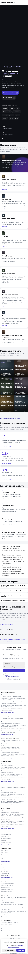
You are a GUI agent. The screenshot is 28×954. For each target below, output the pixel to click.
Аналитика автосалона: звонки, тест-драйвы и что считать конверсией (12, 795)
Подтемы (3, 832)
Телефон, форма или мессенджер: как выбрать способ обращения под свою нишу (13, 771)
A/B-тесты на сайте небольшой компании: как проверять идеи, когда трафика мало (11, 775)
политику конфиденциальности (12, 676)
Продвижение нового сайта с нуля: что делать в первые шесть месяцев (12, 709)
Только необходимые (9, 950)
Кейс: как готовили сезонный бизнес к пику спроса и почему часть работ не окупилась (13, 822)
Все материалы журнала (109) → (10, 418)
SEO (11, 938)
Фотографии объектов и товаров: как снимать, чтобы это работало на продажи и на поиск (13, 741)
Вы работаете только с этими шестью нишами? (12, 595)
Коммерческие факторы (6, 891)
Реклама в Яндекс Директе (8, 716)
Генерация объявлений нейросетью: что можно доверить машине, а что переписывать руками (12, 719)
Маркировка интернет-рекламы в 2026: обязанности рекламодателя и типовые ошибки (13, 726)
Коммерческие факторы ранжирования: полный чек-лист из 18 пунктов (13, 908)
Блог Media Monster (6, 920)
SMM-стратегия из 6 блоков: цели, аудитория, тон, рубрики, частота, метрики (13, 755)
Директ (15, 938)
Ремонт (5, 118)
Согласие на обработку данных (8, 930)
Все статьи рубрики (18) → (7, 734)
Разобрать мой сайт (10, 93)
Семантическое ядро (6, 834)
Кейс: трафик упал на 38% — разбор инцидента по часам (12, 905)
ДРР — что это (4, 850)
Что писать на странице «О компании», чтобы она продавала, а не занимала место (12, 702)
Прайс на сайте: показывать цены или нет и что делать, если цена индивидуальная (14, 764)
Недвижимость (6, 111)
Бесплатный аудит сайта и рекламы (9, 922)
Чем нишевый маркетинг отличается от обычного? (13, 585)
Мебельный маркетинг (6, 867)
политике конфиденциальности (15, 946)
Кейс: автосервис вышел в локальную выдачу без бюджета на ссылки (12, 818)
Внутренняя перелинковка (7, 889)
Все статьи (6, 938)
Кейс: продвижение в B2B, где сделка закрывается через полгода (12, 825)
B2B (17, 108)
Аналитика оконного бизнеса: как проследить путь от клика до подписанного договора (13, 791)
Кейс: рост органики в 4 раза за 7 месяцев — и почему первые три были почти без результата (13, 898)
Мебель (5, 108)
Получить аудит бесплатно (14, 671)
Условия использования (6, 926)
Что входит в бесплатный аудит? (11, 591)
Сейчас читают (5, 895)
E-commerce (17, 111)
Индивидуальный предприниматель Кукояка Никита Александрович (12, 640)
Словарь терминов (6, 848)
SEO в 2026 (4, 881)
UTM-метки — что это (6, 858)
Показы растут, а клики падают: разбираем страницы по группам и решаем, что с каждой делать (13, 695)
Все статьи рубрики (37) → (7, 712)
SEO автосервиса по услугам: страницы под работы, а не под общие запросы (13, 699)
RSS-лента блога (5, 916)
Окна (17, 115)
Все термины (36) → (6, 861)
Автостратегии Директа (6, 838)
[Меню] (25, 2)
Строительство (14, 118)
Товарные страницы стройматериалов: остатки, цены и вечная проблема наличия (13, 706)
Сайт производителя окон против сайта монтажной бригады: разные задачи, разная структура (13, 768)
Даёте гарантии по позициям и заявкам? (13, 600)
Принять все (21, 950)
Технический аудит (5, 887)
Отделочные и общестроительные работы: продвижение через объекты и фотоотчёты (11, 748)
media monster (8, 2)
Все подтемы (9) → (5, 845)
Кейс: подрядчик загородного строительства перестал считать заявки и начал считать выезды (13, 811)
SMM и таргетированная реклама (10, 738)
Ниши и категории (6, 864)
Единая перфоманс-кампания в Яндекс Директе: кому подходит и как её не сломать (13, 731)
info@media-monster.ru (6, 624)
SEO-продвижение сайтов (8, 692)
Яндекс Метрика (5, 836)
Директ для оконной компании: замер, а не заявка (12, 728)
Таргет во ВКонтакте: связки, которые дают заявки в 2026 (13, 744)
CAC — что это (4, 854)
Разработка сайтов (6, 761)
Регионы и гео (4, 840)
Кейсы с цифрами (5, 808)
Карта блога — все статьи (7, 914)
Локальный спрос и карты (7, 885)
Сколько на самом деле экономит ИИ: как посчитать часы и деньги (13, 788)
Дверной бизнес (5, 869)
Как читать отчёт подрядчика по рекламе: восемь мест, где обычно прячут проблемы (14, 798)
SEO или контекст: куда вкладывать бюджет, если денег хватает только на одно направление (12, 802)
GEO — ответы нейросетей (7, 883)
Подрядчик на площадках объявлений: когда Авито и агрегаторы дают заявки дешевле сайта (13, 722)
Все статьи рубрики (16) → (7, 805)
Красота (11, 115)
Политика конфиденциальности (8, 928)
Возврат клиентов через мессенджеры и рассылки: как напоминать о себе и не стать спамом (13, 751)
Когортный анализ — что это (7, 856)
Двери (11, 108)
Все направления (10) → (7, 877)
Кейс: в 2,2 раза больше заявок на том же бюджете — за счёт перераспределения (13, 901)
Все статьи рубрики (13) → (7, 828)
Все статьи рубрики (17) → (7, 781)
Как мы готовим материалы (7, 924)
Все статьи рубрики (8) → (7, 758)
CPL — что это (4, 852)
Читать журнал (9, 98)
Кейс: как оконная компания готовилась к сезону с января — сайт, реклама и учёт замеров (12, 815)
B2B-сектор (4, 871)
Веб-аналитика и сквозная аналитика (11, 785)
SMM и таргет (21, 938)
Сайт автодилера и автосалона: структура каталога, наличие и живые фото (13, 778)
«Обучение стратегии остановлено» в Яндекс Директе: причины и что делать (13, 912)
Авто (4, 115)
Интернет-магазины (5, 842)
